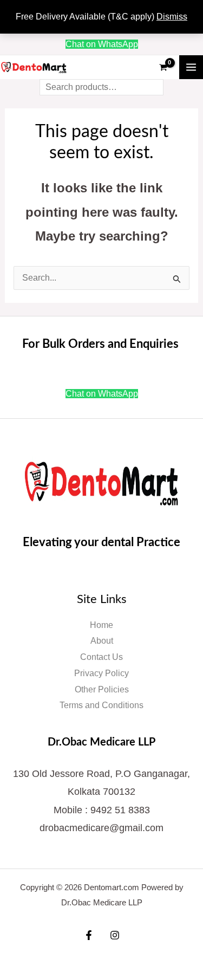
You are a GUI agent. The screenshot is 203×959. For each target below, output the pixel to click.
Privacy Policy (101, 673)
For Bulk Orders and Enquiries (101, 344)
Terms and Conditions (101, 705)
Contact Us (101, 657)
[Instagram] (115, 935)
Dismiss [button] (171, 16)
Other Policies (102, 689)
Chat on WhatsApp (102, 44)
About (101, 640)
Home (101, 625)
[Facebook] (89, 935)
